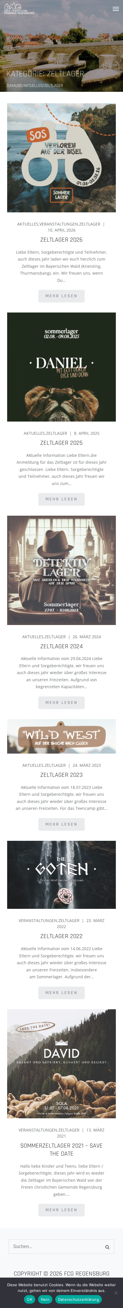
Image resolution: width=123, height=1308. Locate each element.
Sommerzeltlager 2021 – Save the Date (61, 1150)
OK (29, 1299)
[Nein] (116, 1293)
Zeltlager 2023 (61, 775)
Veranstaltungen (58, 224)
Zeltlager (89, 224)
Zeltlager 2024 (61, 647)
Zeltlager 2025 (61, 443)
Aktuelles (27, 224)
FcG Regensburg (87, 1274)
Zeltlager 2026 (61, 240)
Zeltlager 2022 (61, 936)
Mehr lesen (61, 296)
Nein (45, 1299)
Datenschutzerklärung (78, 1299)
